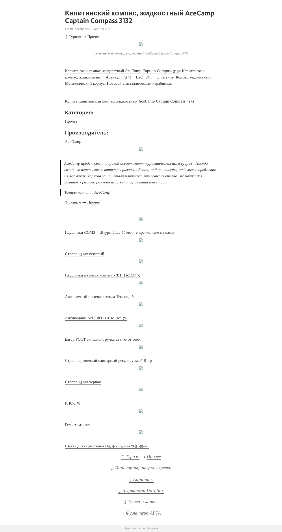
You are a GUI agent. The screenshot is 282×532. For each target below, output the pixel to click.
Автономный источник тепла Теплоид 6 (99, 296)
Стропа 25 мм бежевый (84, 253)
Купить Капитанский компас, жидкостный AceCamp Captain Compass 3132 (129, 101)
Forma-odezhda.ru (77, 29)
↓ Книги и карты (141, 502)
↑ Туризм (73, 36)
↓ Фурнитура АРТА (141, 513)
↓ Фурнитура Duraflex (141, 490)
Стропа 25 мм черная (83, 381)
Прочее (93, 36)
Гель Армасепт (77, 424)
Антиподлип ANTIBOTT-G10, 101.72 (96, 317)
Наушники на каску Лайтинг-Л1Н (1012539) (103, 275)
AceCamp (73, 141)
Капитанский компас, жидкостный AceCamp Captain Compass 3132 (123, 70)
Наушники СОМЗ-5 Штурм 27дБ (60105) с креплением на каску (120, 232)
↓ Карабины (141, 479)
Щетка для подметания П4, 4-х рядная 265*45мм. (107, 446)
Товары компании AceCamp (87, 192)
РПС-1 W (73, 403)
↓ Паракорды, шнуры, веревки (141, 468)
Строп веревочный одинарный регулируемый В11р (108, 360)
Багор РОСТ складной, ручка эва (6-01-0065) (104, 339)
